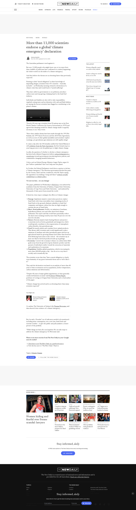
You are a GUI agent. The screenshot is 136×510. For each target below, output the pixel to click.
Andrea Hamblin (35, 57)
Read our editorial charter (79, 477)
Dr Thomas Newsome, (59, 306)
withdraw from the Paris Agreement (41, 146)
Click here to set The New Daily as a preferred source (46, 344)
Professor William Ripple (57, 276)
